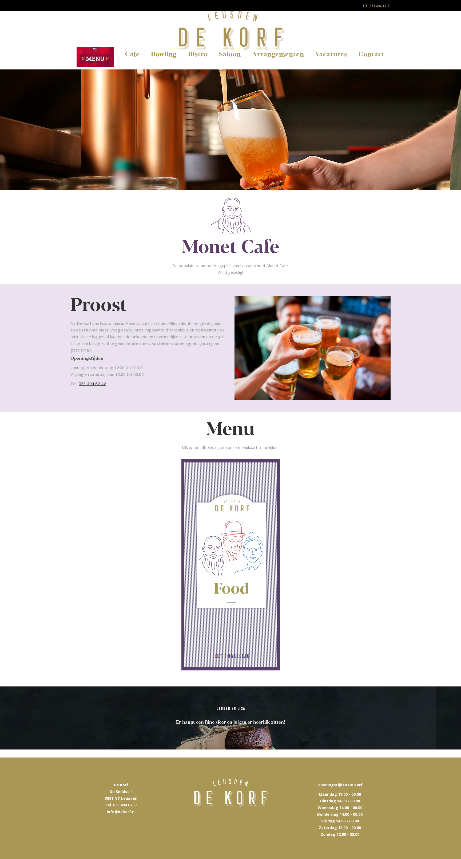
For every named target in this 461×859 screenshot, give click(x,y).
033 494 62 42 (92, 383)
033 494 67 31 (380, 5)
